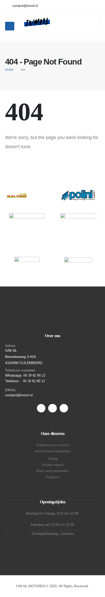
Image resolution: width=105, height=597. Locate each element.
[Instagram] (64, 408)
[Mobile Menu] (9, 26)
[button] (92, 22)
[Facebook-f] (41, 408)
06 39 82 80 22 (34, 375)
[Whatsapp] (52, 408)
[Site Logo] (37, 22)
